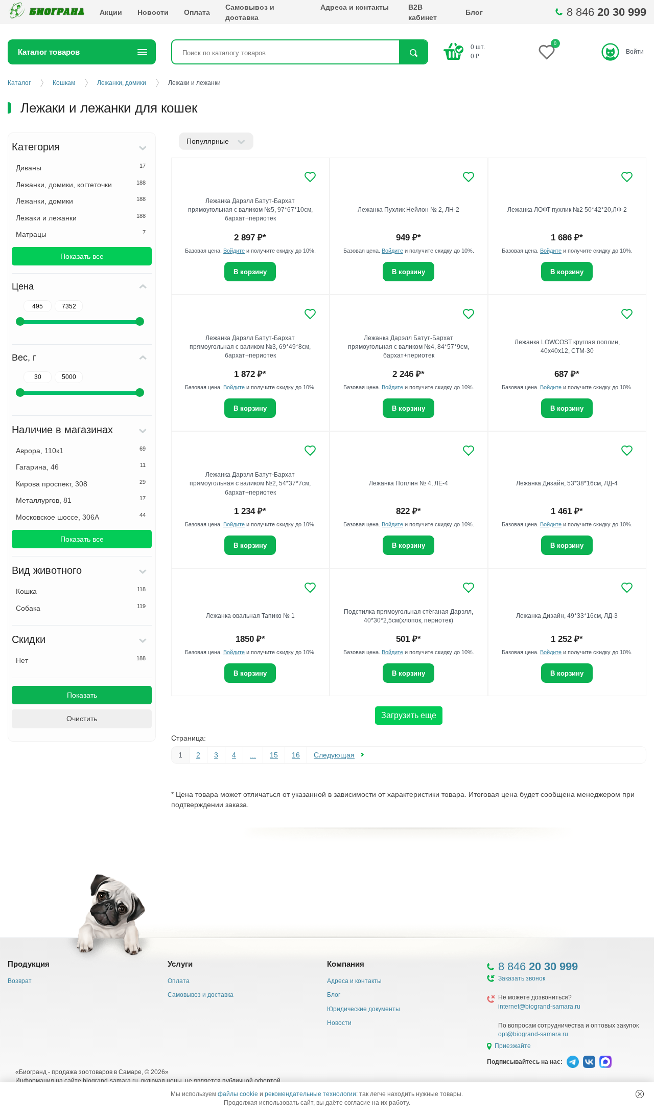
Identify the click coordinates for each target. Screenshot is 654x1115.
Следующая (334, 755)
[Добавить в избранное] (310, 177)
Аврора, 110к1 (81, 450)
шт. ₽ (478, 51)
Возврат (20, 981)
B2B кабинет (422, 12)
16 (296, 755)
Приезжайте (513, 1046)
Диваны (81, 167)
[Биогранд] (46, 12)
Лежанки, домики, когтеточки (81, 184)
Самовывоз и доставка (249, 12)
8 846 (606, 12)
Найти (413, 52)
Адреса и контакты (354, 7)
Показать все (82, 256)
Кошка (81, 590)
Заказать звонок (521, 978)
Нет (81, 659)
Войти (635, 51)
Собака (81, 607)
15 (274, 755)
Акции (111, 12)
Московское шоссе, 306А (81, 516)
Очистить (81, 719)
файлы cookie (238, 1094)
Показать (82, 695)
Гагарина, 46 (81, 466)
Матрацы (81, 233)
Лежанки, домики (81, 200)
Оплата (197, 12)
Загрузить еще (408, 715)
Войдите (234, 251)
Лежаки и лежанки (81, 217)
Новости (153, 12)
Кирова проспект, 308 (81, 483)
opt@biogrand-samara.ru (533, 1034)
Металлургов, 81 (81, 499)
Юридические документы (363, 1009)
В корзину (408, 272)
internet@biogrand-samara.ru (539, 1006)
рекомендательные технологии (310, 1094)
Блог (474, 12)
